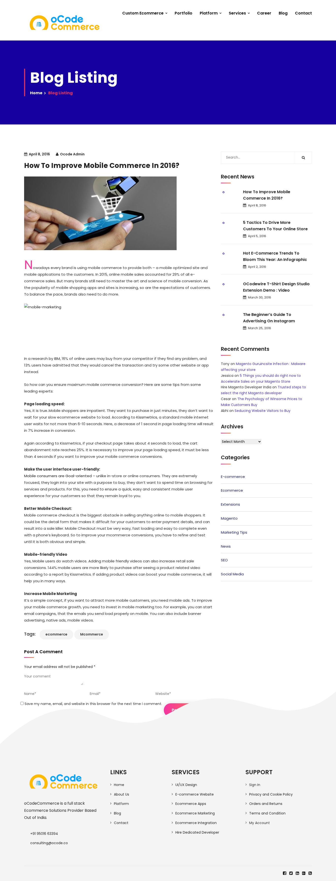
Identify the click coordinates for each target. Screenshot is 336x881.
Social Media (232, 574)
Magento (229, 518)
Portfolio (183, 13)
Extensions (230, 504)
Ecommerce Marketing (195, 813)
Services (237, 13)
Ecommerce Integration (196, 822)
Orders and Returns (265, 803)
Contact (303, 13)
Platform (209, 13)
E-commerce (233, 476)
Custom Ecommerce (143, 13)
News (226, 546)
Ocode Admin (72, 154)
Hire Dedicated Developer (197, 832)
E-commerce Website (194, 794)
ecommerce (56, 634)
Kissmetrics (146, 417)
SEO (224, 560)
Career (264, 13)
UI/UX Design (186, 784)
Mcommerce (91, 634)
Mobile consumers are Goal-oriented (58, 475)
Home (36, 93)
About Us (121, 794)
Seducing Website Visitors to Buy (262, 410)
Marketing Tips (234, 532)
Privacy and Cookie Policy (271, 794)
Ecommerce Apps (190, 803)
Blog (283, 13)
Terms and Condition (267, 813)
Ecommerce (232, 490)
